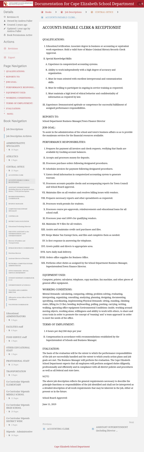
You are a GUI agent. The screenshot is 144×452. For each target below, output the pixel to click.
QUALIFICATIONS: (15, 71)
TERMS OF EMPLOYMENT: (19, 103)
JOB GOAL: (11, 82)
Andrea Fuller (25, 20)
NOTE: (10, 113)
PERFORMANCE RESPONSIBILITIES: (20, 87)
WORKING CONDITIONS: (18, 97)
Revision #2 (13, 17)
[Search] (140, 4)
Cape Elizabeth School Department (72, 446)
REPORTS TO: (13, 76)
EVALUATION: (13, 108)
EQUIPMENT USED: (16, 92)
